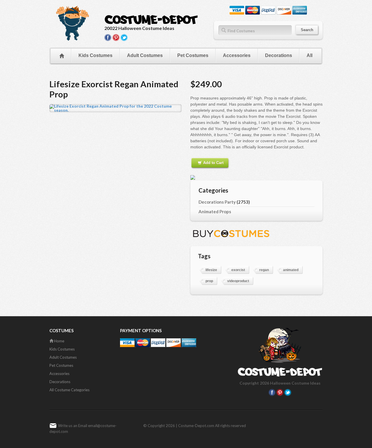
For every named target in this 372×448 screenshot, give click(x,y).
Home (58, 341)
